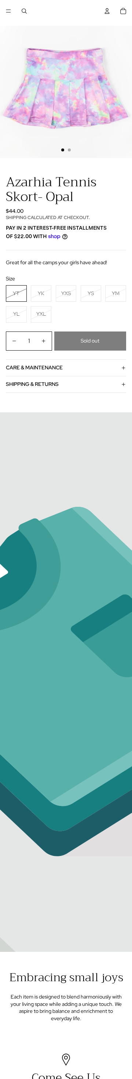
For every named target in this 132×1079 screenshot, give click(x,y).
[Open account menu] (107, 11)
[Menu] (8, 11)
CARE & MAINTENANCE (34, 367)
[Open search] (24, 11)
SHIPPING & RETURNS (32, 384)
